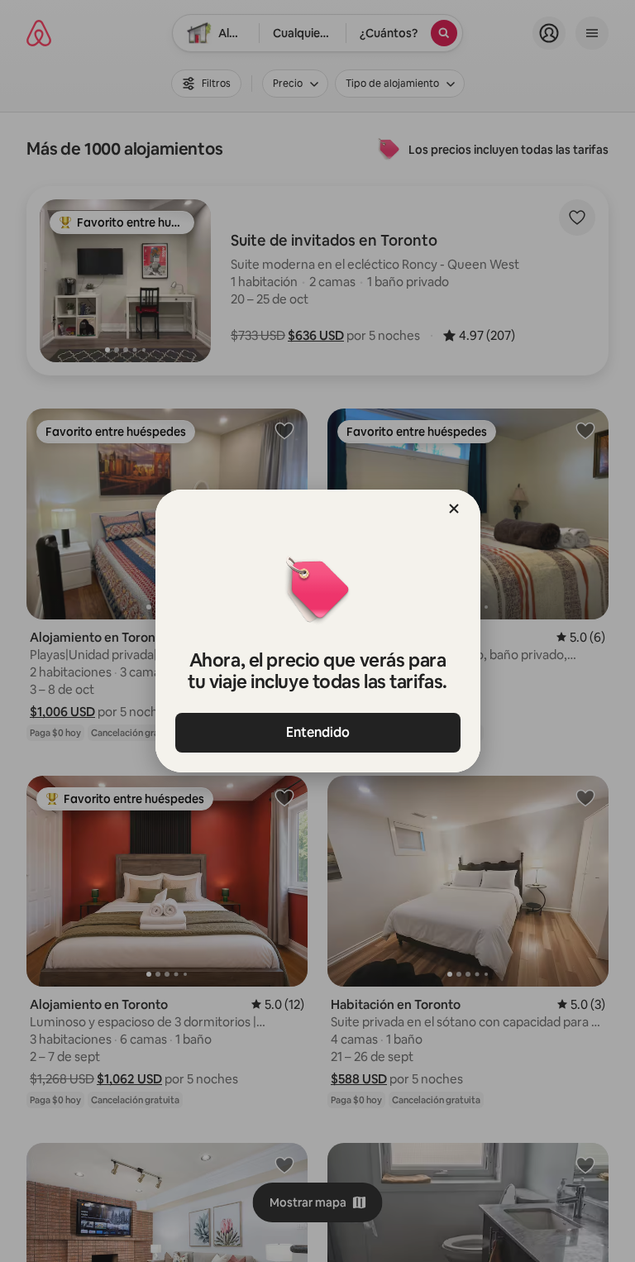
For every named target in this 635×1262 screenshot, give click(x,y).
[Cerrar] (454, 508)
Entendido (318, 732)
